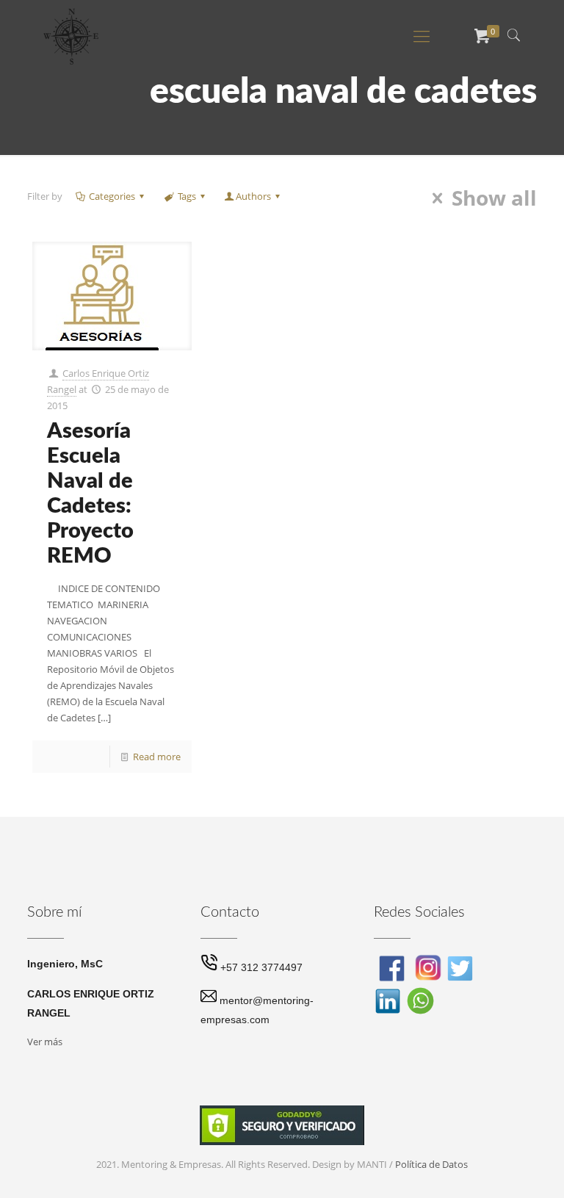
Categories (112, 196)
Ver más (44, 1041)
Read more (157, 756)
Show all (494, 198)
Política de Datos (431, 1164)
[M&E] (71, 35)
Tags (187, 196)
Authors (253, 196)
